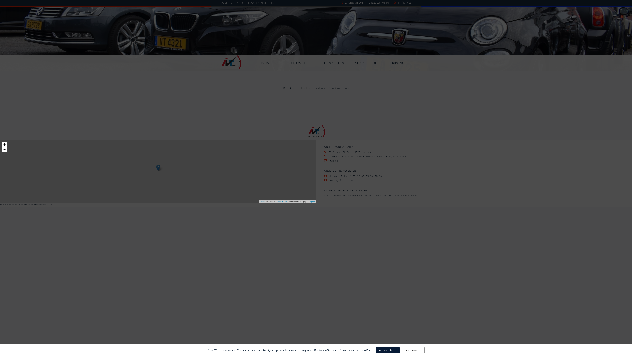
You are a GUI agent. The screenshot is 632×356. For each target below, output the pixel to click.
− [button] (4, 149)
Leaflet (262, 201)
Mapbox (312, 201)
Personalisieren (413, 350)
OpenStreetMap (282, 201)
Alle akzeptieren (387, 350)
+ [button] (4, 144)
